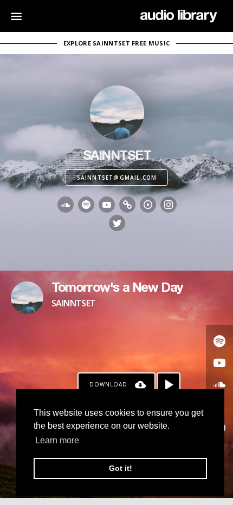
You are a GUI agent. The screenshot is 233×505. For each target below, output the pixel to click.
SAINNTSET (73, 303)
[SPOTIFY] (86, 204)
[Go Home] (178, 16)
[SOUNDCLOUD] (65, 204)
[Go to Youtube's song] (219, 362)
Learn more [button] (57, 440)
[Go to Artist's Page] (27, 297)
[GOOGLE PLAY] (148, 204)
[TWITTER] (117, 223)
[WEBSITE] (127, 204)
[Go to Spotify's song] (219, 341)
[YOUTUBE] (107, 204)
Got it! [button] (120, 468)
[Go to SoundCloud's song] (219, 384)
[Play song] (168, 384)
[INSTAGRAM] (168, 204)
